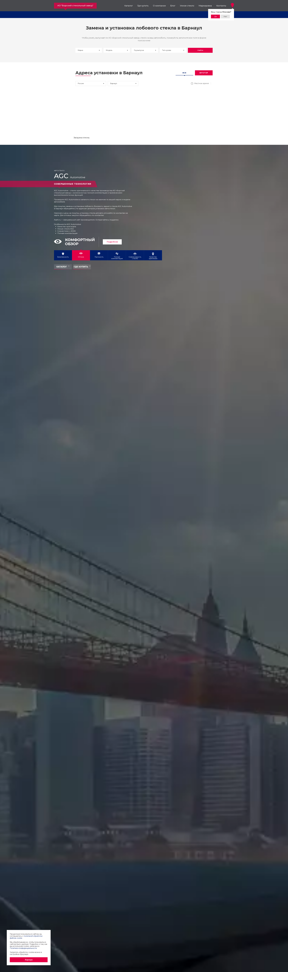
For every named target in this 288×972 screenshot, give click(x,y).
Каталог (128, 5)
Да (215, 16)
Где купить (142, 5)
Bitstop (204, 73)
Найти (200, 50)
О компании (159, 5)
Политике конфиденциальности (23, 948)
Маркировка (205, 5)
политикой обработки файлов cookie (26, 937)
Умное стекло (187, 5)
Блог (172, 5)
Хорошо (29, 959)
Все (184, 73)
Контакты (221, 5)
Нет (225, 16)
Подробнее (106, 242)
